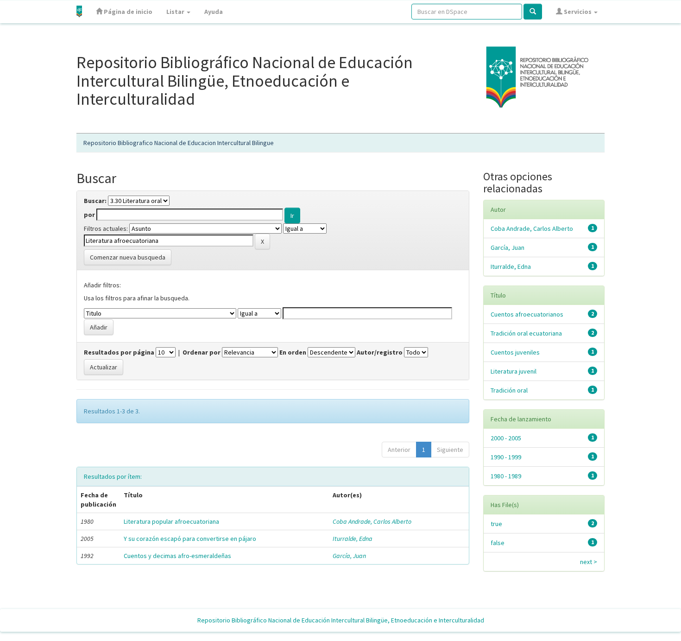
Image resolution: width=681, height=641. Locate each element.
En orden (292, 352)
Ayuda (213, 11)
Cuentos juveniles (515, 352)
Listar (176, 11)
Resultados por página (119, 352)
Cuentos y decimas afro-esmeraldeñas (177, 556)
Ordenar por (202, 352)
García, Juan (349, 556)
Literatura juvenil (513, 371)
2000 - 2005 (506, 438)
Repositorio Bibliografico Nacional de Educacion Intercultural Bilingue (178, 143)
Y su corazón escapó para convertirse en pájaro (190, 538)
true (496, 524)
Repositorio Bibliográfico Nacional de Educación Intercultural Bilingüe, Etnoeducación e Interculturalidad (340, 620)
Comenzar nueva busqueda (127, 257)
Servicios (577, 11)
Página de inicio (127, 11)
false (497, 543)
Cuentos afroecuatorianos (527, 314)
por (89, 214)
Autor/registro (380, 352)
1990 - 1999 (506, 457)
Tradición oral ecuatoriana (526, 333)
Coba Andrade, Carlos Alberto (372, 521)
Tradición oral (509, 390)
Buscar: (95, 201)
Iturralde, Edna (352, 538)
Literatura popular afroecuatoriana (171, 521)
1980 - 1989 (506, 476)
